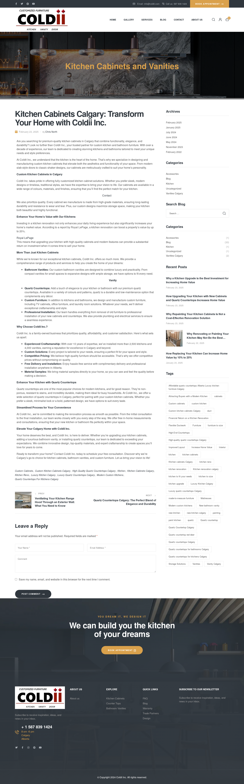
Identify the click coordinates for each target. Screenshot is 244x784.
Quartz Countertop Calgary (181, 527)
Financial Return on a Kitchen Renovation (188, 418)
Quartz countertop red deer (181, 534)
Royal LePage (25, 238)
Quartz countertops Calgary (182, 541)
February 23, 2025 (29, 131)
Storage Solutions (177, 563)
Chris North (51, 131)
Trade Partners (151, 713)
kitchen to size (206, 476)
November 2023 (174, 147)
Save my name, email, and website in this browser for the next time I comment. (64, 579)
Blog (168, 178)
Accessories (172, 173)
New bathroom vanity (209, 505)
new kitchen (174, 512)
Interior (222, 447)
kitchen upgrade (176, 483)
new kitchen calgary (196, 512)
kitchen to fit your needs (180, 476)
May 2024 (171, 142)
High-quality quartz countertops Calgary (94, 470)
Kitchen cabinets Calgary (140, 470)
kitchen (121, 470)
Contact (106, 195)
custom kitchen (199, 403)
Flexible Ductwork (177, 425)
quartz (191, 520)
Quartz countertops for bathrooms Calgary (189, 549)
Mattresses (206, 498)
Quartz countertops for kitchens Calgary (36, 479)
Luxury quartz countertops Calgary (76, 475)
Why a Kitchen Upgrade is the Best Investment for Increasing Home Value (197, 280)
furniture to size (215, 425)
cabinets (218, 396)
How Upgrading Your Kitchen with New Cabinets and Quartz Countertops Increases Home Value (196, 298)
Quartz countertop (209, 520)
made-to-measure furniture (181, 498)
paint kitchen (175, 520)
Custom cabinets (24, 470)
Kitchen (170, 183)
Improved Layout (177, 447)
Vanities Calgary (174, 193)
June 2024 (171, 137)
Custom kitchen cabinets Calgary (52, 470)
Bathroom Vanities (116, 708)
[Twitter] (22, 4)
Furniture (197, 425)
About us (75, 698)
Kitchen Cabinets (115, 698)
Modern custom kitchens (110, 475)
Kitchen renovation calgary (206, 469)
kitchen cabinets (190, 454)
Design (146, 718)
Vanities (196, 563)
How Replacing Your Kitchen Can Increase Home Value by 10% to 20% (197, 355)
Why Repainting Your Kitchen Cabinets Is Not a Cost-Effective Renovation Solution (195, 316)
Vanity (113, 280)
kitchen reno (22, 475)
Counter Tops (113, 703)
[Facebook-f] (16, 4)
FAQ (145, 698)
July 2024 (171, 132)
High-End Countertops (179, 432)
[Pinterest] (28, 4)
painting (216, 512)
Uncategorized (173, 188)
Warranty (148, 708)
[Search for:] (197, 213)
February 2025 (174, 122)
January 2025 (173, 127)
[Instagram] (28, 747)
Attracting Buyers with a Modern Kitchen (188, 396)
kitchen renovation (177, 469)
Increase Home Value (202, 447)
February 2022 (174, 152)
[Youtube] (33, 4)
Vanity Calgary (214, 563)
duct (209, 410)
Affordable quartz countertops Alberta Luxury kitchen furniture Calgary (194, 387)
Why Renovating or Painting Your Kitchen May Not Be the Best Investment (208, 336)
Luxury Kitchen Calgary (43, 475)
